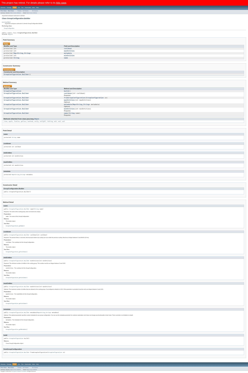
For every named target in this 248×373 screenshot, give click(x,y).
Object (10, 34)
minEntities (69, 55)
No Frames (25, 11)
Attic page (61, 2)
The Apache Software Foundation (18, 371)
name (66, 58)
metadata (68, 53)
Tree (22, 7)
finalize (16, 121)
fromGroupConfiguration (74, 98)
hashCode (30, 121)
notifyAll (43, 121)
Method (19, 12)
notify (36, 121)
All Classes (35, 11)
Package (9, 7)
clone (5, 121)
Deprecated (28, 7)
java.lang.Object (6, 22)
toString (50, 121)
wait (55, 121)
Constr (14, 12)
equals (11, 121)
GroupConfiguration (9, 28)
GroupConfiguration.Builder (16, 74)
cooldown (68, 48)
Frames (20, 11)
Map (14, 53)
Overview (3, 7)
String (20, 53)
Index (33, 7)
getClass (23, 121)
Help (37, 7)
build (66, 91)
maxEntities (69, 51)
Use (19, 7)
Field (11, 12)
